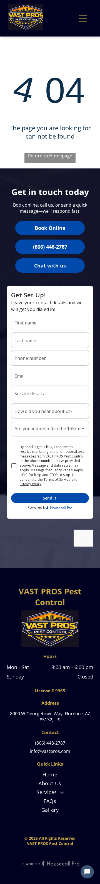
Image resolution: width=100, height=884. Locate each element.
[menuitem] (50, 775)
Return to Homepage (50, 156)
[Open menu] (83, 18)
